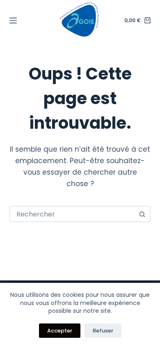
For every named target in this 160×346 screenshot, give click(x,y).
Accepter (59, 331)
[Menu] (13, 20)
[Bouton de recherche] (142, 214)
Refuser (103, 331)
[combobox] (72, 214)
